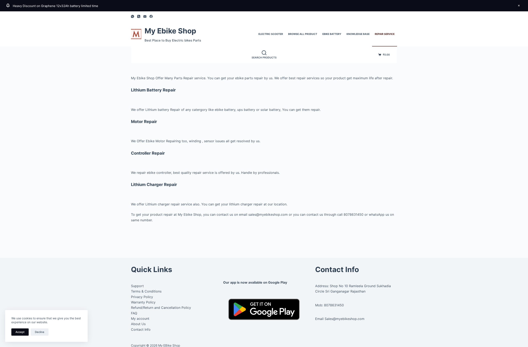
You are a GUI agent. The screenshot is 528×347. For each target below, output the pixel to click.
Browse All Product (302, 34)
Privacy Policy (142, 297)
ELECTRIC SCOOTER (270, 34)
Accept (20, 332)
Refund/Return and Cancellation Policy (161, 308)
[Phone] (138, 16)
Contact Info (141, 329)
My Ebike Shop (170, 30)
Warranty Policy (143, 302)
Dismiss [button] (519, 5)
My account (140, 318)
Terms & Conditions (146, 291)
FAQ (134, 313)
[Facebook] (151, 16)
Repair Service (385, 34)
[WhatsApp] (132, 16)
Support (137, 286)
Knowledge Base (358, 34)
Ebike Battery (331, 34)
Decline (39, 332)
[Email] (144, 16)
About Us (138, 324)
